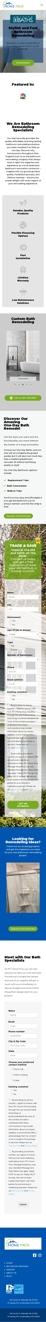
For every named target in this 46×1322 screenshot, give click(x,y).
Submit (23, 1204)
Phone (10, 667)
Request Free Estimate (18, 516)
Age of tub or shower (19, 630)
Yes (13, 621)
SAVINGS (10, 1269)
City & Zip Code (17, 1041)
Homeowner (14, 617)
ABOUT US (11, 1273)
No (13, 625)
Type (10, 642)
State (11, 1051)
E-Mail (16, 1080)
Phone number (16, 1031)
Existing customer (17, 692)
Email (11, 1022)
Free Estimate (23, 63)
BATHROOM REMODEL (17, 1266)
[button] (15, 384)
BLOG (9, 1276)
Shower (14, 650)
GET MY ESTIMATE (23, 804)
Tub (12, 646)
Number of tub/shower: (20, 655)
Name (10, 592)
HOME (9, 1263)
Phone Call (18, 1069)
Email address (15, 680)
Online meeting (21, 1075)
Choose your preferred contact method (21, 1063)
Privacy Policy (21, 748)
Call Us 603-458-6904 (25, 398)
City (9, 605)
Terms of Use (16, 789)
